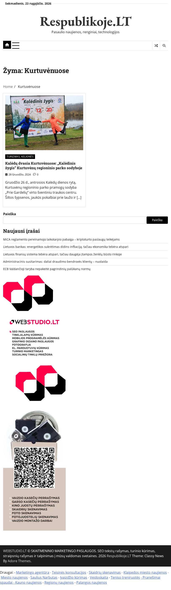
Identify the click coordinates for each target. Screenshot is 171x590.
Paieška (9, 214)
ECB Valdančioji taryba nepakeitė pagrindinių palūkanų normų (47, 269)
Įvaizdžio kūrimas (73, 577)
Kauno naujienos (28, 582)
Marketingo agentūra (32, 572)
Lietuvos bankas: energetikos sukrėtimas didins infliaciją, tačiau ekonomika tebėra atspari (65, 247)
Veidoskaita (99, 577)
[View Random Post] (156, 46)
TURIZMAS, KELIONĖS (20, 156)
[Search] (164, 46)
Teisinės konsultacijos (69, 572)
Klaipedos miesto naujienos (145, 572)
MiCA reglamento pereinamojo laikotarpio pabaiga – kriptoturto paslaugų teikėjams (61, 239)
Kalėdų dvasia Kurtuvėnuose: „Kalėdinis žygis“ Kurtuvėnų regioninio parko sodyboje (43, 165)
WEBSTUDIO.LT (15, 551)
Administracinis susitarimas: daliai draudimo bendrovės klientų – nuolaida (55, 262)
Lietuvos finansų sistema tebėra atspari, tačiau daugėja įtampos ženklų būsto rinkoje (62, 254)
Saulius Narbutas (43, 577)
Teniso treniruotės (125, 577)
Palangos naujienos (91, 582)
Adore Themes (19, 561)
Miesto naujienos (14, 577)
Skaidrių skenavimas (105, 572)
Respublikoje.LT (85, 21)
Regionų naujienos (59, 582)
